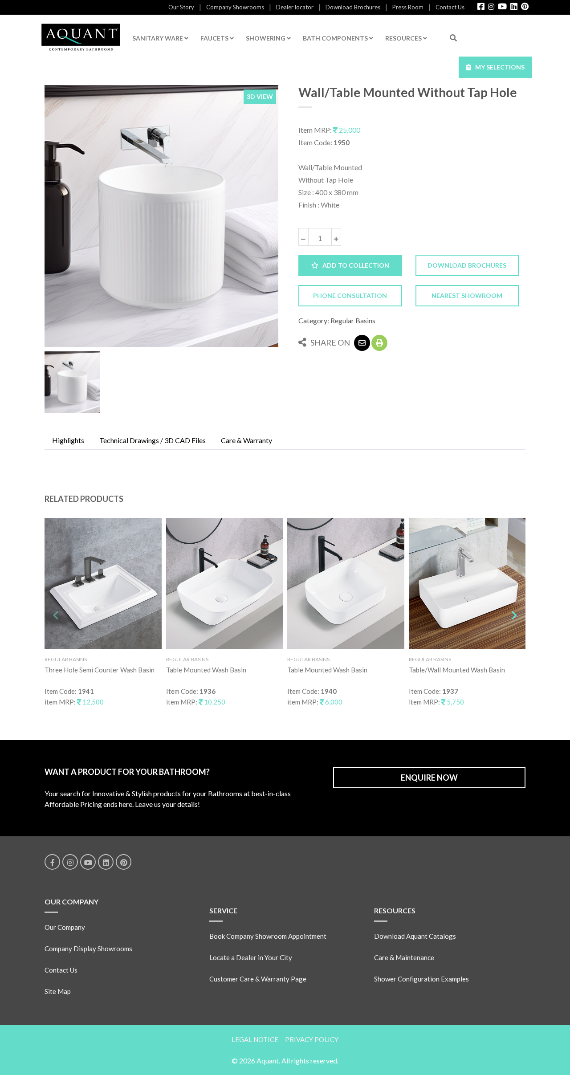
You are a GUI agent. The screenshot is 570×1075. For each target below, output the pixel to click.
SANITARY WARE (158, 38)
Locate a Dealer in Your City (250, 957)
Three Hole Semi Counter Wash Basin (100, 670)
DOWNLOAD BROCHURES (467, 265)
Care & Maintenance (404, 957)
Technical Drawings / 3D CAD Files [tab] (152, 440)
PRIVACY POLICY (311, 1039)
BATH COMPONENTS (336, 38)
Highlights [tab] (68, 440)
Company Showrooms (235, 7)
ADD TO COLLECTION (353, 265)
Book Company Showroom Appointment (267, 936)
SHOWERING (266, 38)
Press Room (407, 7)
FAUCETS (215, 38)
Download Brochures (353, 7)
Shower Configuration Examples (421, 979)
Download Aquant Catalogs (415, 936)
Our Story (181, 7)
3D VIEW (260, 96)
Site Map (58, 991)
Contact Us (450, 7)
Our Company (65, 927)
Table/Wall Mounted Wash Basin (457, 670)
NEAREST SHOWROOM (467, 295)
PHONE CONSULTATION (350, 295)
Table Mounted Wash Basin (206, 670)
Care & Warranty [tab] (246, 440)
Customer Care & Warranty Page (257, 979)
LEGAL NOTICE (255, 1039)
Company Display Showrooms (88, 949)
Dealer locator (295, 7)
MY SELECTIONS (498, 67)
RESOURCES (404, 38)
